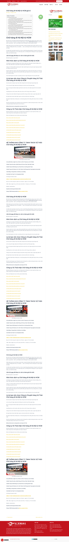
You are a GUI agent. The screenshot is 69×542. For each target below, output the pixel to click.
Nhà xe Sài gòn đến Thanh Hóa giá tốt (13, 117)
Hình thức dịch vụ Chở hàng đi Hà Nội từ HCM (15, 19)
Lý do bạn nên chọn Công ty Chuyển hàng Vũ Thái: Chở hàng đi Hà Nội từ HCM (20, 20)
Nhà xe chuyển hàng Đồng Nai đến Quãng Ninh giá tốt (16, 120)
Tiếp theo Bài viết (39, 517)
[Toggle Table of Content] (31, 16)
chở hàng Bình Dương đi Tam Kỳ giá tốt (13, 139)
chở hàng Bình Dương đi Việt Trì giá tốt (13, 132)
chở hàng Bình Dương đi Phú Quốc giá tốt (13, 288)
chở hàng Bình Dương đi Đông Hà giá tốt (13, 134)
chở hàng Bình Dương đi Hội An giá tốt (13, 137)
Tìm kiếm (50, 14)
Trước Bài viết (9, 517)
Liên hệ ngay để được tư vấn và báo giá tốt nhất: (16, 18)
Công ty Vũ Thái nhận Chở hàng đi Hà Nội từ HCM (16, 21)
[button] (59, 1)
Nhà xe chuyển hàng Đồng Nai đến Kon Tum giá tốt (15, 125)
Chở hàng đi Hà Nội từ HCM (12, 17)
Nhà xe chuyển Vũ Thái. (23, 191)
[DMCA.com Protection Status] (34, 539)
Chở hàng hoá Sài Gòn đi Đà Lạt (54, 31)
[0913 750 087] (2, 540)
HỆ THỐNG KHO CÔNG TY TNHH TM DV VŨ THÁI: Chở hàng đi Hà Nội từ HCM (20, 22)
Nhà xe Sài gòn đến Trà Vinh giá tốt (12, 122)
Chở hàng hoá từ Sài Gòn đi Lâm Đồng (55, 33)
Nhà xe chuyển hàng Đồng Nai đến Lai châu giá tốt (15, 127)
